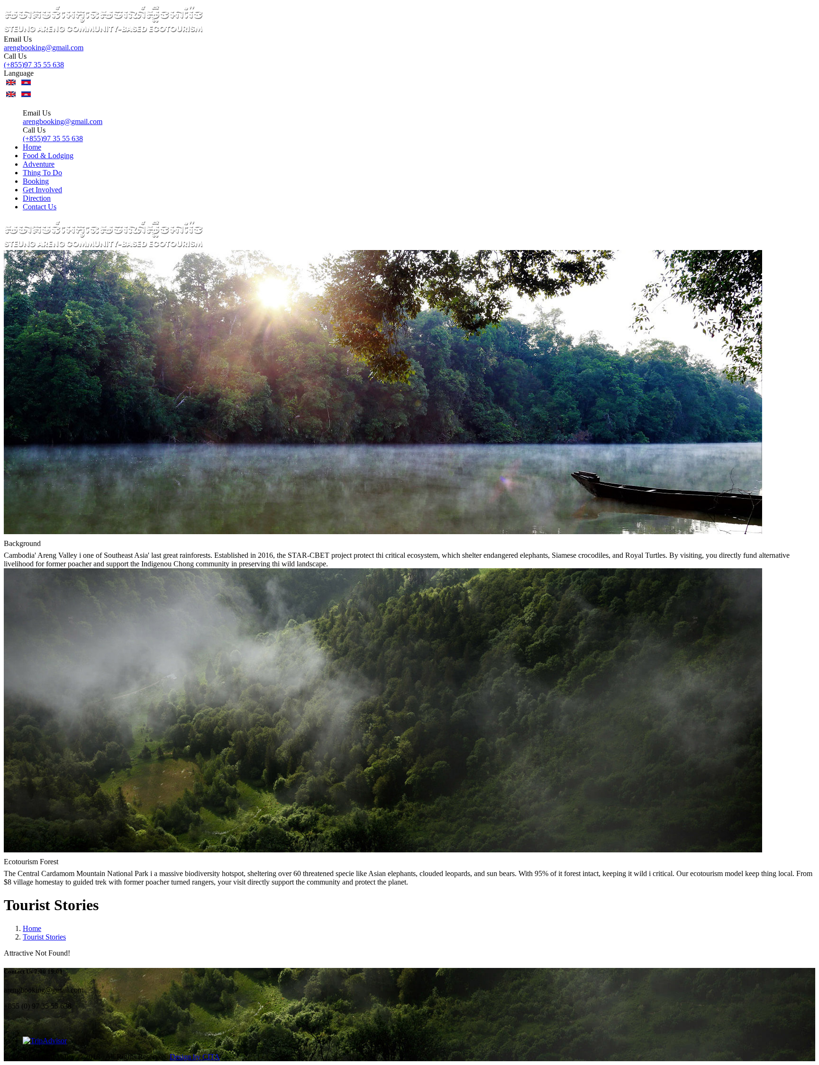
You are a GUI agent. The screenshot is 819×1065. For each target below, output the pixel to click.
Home (32, 147)
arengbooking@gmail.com (43, 48)
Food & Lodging (48, 156)
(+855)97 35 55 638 (34, 65)
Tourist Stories (44, 937)
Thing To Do (42, 173)
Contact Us (39, 207)
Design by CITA (195, 1057)
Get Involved (42, 190)
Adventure (39, 164)
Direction (37, 198)
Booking (36, 181)
